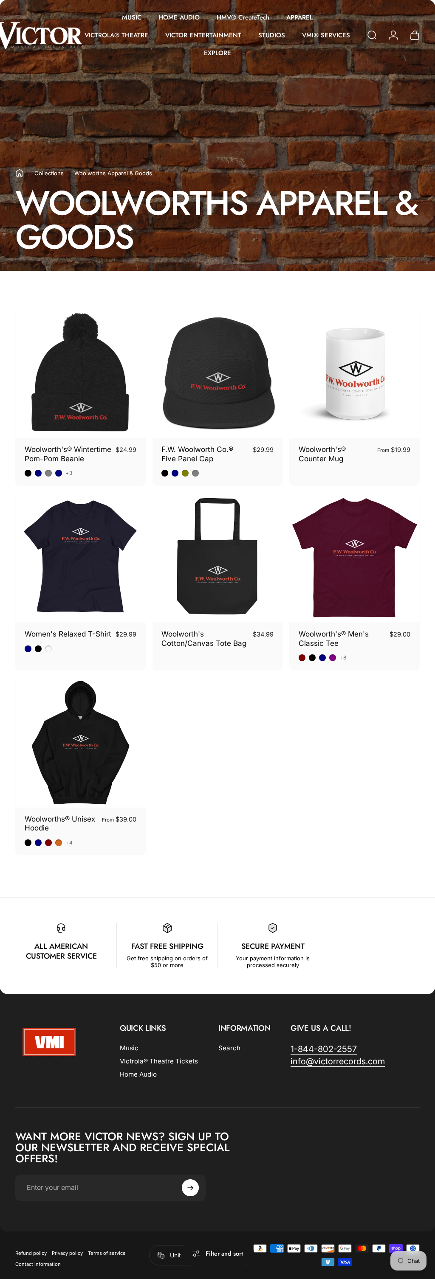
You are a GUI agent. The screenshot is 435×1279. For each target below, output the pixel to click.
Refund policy (31, 1253)
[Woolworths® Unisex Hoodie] (80, 742)
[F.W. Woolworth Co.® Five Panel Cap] (218, 373)
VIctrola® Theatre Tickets (159, 1061)
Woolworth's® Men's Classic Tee (334, 638)
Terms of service (107, 1253)
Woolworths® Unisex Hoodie (60, 823)
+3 (69, 473)
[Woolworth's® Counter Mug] (354, 373)
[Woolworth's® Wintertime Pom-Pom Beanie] (80, 373)
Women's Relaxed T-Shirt (68, 633)
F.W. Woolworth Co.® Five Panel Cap (197, 454)
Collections (49, 173)
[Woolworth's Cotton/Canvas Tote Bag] (218, 558)
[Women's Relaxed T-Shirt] (80, 558)
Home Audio (138, 1074)
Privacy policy (67, 1253)
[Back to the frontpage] (19, 173)
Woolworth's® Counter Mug (322, 454)
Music (129, 1048)
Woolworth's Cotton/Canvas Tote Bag (203, 638)
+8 (343, 657)
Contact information (38, 1264)
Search (229, 1048)
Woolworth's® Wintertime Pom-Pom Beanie (68, 454)
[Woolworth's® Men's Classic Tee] (354, 558)
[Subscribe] (190, 1187)
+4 (69, 842)
